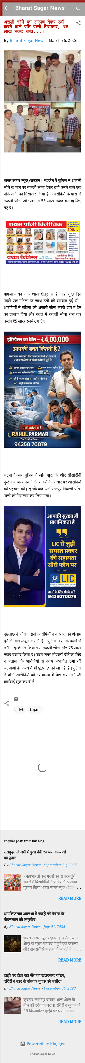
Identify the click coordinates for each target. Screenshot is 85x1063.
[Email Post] (16, 700)
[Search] (78, 9)
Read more (69, 899)
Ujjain (35, 710)
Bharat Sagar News (40, 8)
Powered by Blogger (45, 1044)
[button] (78, 23)
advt (19, 710)
